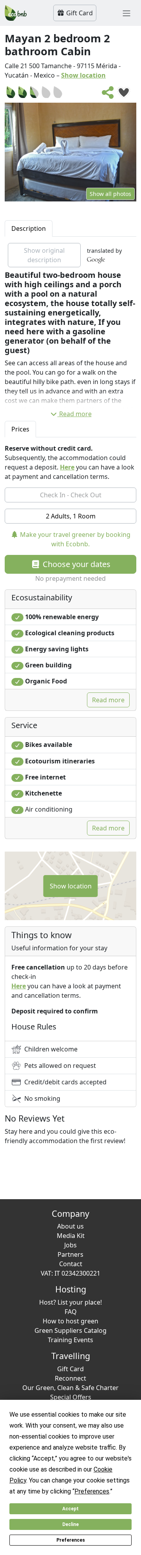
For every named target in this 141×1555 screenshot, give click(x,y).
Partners (70, 1254)
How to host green (70, 1321)
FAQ (71, 1311)
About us (70, 1226)
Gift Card (79, 13)
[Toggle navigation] (126, 13)
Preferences (70, 1540)
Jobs (70, 1245)
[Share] (108, 95)
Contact (70, 1264)
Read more (75, 414)
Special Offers (70, 1397)
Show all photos (110, 194)
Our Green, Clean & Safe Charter (70, 1387)
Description (28, 228)
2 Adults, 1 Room (71, 516)
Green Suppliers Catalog (70, 1330)
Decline (70, 1524)
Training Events (70, 1340)
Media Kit (71, 1235)
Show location (83, 75)
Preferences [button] (91, 1491)
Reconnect (70, 1378)
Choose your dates (75, 564)
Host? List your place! (70, 1302)
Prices (20, 429)
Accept (70, 1509)
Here (67, 467)
